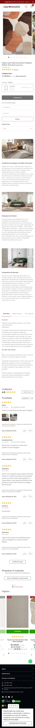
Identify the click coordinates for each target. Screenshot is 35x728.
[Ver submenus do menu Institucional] (32, 673)
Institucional (6, 673)
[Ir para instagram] (6, 697)
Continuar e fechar (17, 723)
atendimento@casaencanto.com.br (13, 692)
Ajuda (4, 669)
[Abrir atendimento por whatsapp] (30, 661)
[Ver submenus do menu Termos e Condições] (32, 678)
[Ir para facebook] (3, 697)
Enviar (17, 119)
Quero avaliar (27, 392)
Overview (6, 313)
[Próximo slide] (31, 654)
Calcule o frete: (6, 124)
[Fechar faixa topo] (33, 2)
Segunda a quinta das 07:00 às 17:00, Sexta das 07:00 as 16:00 (18, 688)
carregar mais (17, 562)
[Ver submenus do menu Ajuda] (32, 669)
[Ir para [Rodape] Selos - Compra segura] (16, 701)
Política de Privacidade (10, 719)
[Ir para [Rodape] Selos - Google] (6, 701)
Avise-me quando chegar (8, 102)
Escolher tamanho (26, 87)
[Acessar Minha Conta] (26, 6)
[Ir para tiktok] (12, 697)
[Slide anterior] (3, 654)
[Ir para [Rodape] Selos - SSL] (4, 707)
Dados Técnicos (17, 313)
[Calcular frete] (31, 129)
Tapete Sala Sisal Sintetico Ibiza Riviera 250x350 (17, 640)
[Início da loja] (12, 7)
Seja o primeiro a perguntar (17, 578)
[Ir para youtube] (9, 697)
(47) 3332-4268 (8, 682)
